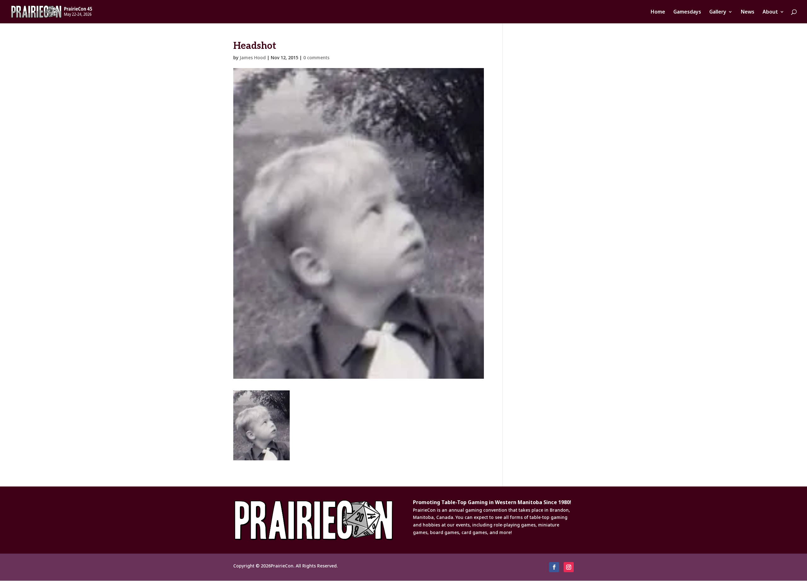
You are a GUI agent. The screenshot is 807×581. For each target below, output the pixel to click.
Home (658, 12)
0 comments (316, 57)
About (770, 12)
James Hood (253, 57)
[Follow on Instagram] (569, 567)
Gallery (717, 12)
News (747, 12)
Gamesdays (687, 12)
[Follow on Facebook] (554, 567)
